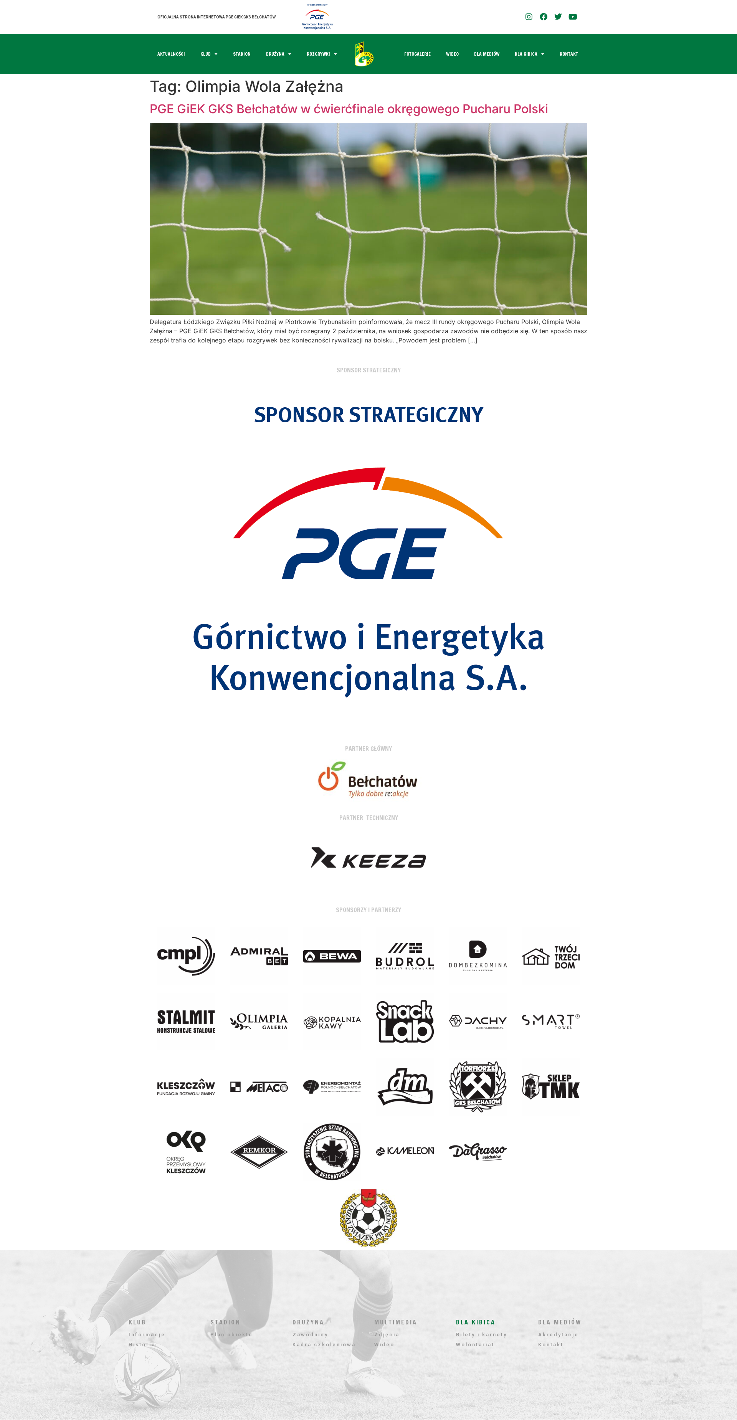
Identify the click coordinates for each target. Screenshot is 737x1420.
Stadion (242, 54)
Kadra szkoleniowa (324, 1344)
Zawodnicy (310, 1334)
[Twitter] (558, 17)
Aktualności (171, 54)
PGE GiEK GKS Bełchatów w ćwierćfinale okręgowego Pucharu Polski (349, 108)
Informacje (147, 1334)
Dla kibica (526, 54)
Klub (205, 54)
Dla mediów (486, 54)
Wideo (452, 54)
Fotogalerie (417, 54)
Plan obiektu (231, 1334)
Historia (142, 1344)
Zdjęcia (387, 1334)
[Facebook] (543, 17)
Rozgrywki (318, 54)
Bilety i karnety (481, 1334)
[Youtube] (572, 17)
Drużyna (275, 54)
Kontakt (569, 54)
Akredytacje (558, 1334)
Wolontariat (475, 1344)
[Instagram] (529, 17)
